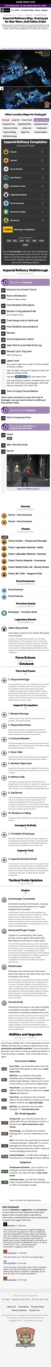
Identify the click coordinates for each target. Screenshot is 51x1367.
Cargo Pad (15, 120)
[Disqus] (25, 1251)
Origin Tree (25, 132)
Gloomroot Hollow (10, 128)
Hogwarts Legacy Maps (21, 1299)
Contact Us (34, 1310)
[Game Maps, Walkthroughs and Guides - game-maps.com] (25, 1337)
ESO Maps (6, 1299)
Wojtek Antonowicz (33, 1200)
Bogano (45, 10)
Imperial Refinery (41, 120)
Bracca (37, 10)
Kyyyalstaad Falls (24, 124)
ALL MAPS (15, 10)
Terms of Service (19, 1310)
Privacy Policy (37, 1306)
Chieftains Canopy (10, 136)
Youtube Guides (27, 10)
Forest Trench (27, 120)
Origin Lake (27, 128)
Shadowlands (42, 128)
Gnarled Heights (40, 132)
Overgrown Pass (8, 124)
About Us (11, 1306)
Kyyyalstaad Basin (41, 124)
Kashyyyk (5, 120)
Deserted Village (9, 132)
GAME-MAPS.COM (25, 1)
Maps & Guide (25, 6)
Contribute (23, 1306)
